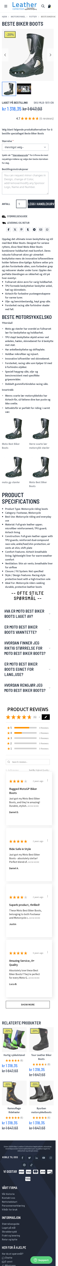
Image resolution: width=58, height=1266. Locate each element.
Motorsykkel (18, 16)
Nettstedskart (9, 1201)
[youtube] (43, 1157)
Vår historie (8, 1193)
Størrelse (7, 141)
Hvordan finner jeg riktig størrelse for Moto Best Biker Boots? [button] (24, 648)
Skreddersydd (9, 1231)
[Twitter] (15, 229)
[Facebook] (8, 229)
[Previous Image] (5, 54)
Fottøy (33, 16)
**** (20, 155)
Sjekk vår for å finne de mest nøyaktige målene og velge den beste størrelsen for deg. (25, 159)
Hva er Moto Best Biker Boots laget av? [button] (24, 614)
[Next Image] (50, 54)
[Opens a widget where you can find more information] (41, 1260)
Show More (33, 806)
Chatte (8, 1257)
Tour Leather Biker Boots (41, 1057)
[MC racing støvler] (14, 1093)
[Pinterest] (21, 229)
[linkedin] (36, 1157)
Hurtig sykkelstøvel (14, 1055)
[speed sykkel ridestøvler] (14, 1039)
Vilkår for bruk (9, 1209)
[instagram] (50, 1157)
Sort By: (32, 770)
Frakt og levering (11, 1235)
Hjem (4, 16)
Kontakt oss (8, 1197)
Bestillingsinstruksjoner (15, 169)
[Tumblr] (27, 229)
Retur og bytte (9, 1239)
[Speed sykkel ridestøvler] (41, 1093)
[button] (9, 89)
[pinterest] (24, 1165)
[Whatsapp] (47, 229)
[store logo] (25, 6)
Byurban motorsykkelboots (41, 1110)
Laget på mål (8, 1227)
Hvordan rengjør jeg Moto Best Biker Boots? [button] (24, 688)
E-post (8, 1261)
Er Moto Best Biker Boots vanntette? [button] (21, 630)
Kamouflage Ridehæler (14, 1110)
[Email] (40, 229)
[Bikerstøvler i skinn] (41, 1039)
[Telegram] (34, 229)
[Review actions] (47, 780)
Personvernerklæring (13, 1205)
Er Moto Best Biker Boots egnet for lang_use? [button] (21, 669)
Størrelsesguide (10, 1223)
